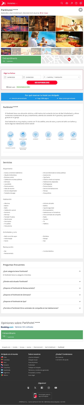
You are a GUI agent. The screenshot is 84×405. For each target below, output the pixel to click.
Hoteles (15, 347)
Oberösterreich (38, 347)
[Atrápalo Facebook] (42, 388)
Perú (5, 362)
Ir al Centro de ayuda (62, 360)
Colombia (6, 360)
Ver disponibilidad (42, 82)
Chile (5, 357)
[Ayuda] (76, 3)
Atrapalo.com (6, 347)
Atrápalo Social (32, 360)
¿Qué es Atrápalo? (33, 357)
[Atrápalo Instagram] (49, 388)
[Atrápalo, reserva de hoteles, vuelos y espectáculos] (3, 3)
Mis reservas (59, 357)
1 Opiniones (9, 61)
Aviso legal (31, 375)
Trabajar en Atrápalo (34, 367)
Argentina (7, 373)
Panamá (6, 365)
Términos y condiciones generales (38, 370)
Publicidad (31, 365)
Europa (22, 347)
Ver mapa (44, 13)
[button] (80, 10)
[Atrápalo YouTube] (56, 388)
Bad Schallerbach (50, 347)
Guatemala (7, 370)
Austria (29, 347)
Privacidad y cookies (34, 373)
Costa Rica (7, 367)
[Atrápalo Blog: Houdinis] (28, 388)
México (6, 375)
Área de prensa (32, 362)
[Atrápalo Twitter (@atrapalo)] (35, 388)
